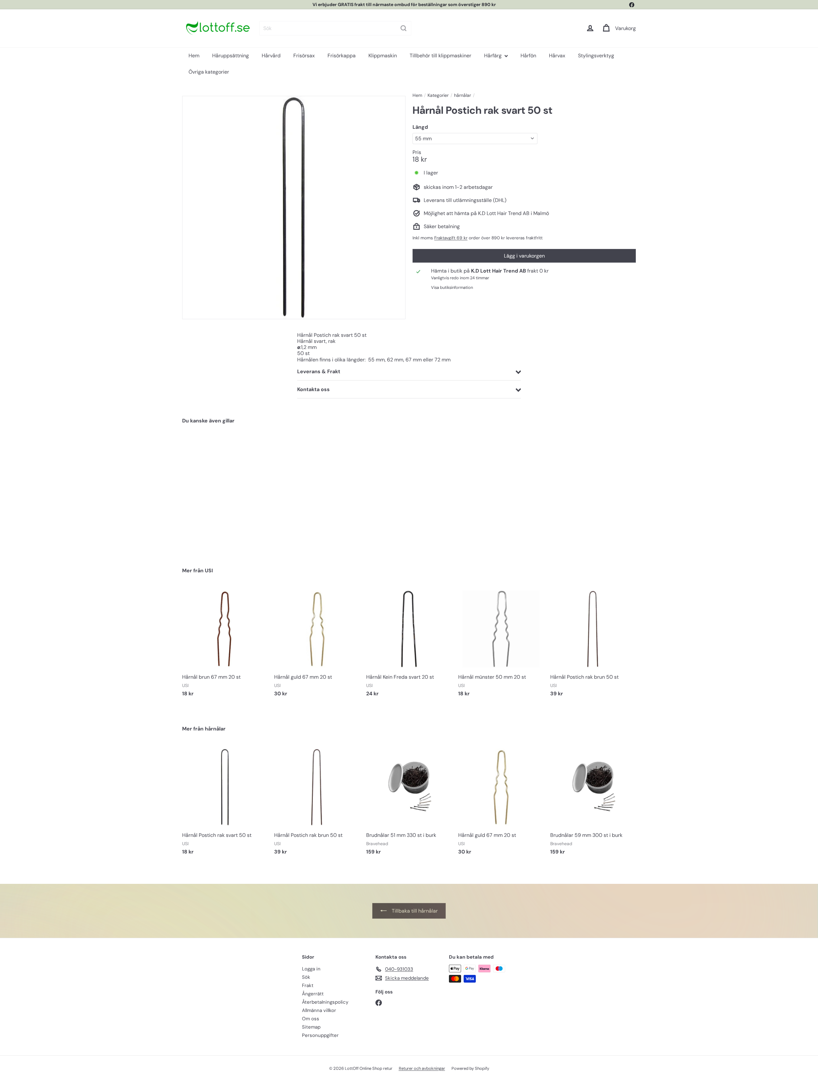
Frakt (307, 985)
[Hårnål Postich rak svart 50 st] (217, 490)
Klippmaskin (382, 55)
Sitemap (311, 1027)
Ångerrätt (313, 994)
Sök (306, 977)
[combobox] (331, 28)
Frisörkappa (342, 55)
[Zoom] (293, 207)
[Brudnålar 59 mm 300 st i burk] (593, 803)
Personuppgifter (320, 1035)
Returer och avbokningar (422, 1068)
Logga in (311, 969)
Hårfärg (493, 55)
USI (209, 570)
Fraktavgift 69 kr (450, 238)
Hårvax (557, 55)
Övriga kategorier (209, 71)
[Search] (399, 28)
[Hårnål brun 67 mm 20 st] (225, 644)
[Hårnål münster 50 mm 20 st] (501, 644)
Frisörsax (304, 55)
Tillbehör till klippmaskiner (440, 55)
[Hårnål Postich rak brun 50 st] (593, 644)
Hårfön (528, 55)
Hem (194, 55)
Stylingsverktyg (596, 55)
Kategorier (438, 95)
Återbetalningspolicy (325, 1002)
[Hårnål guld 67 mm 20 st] (317, 644)
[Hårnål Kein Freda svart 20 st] (409, 644)
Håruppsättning (230, 55)
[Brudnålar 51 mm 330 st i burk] (409, 803)
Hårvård (271, 55)
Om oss (310, 1018)
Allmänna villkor (319, 1010)
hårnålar (462, 95)
